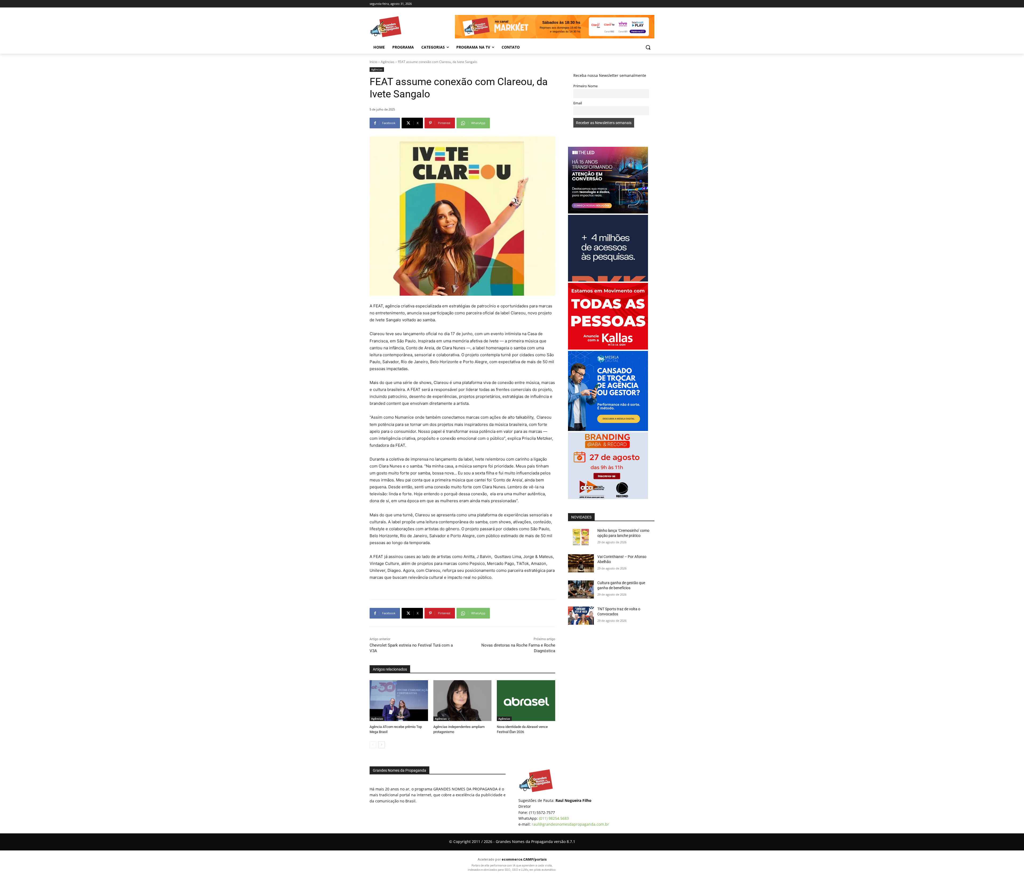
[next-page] (381, 744)
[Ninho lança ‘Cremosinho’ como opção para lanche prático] (581, 537)
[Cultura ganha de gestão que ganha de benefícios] (581, 589)
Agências (387, 62)
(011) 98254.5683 (554, 818)
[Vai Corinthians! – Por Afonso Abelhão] (581, 563)
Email (577, 103)
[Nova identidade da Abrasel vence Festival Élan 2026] (526, 700)
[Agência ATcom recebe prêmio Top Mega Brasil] (399, 700)
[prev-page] (373, 744)
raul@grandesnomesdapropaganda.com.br (570, 824)
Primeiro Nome (585, 86)
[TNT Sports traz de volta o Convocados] (581, 616)
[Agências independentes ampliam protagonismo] (462, 700)
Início (373, 62)
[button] (648, 47)
